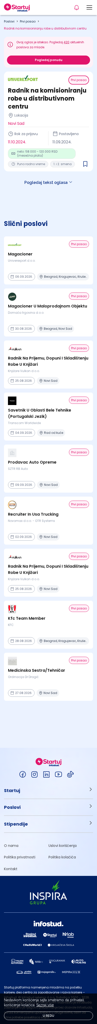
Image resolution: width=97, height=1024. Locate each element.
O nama (11, 845)
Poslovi (9, 21)
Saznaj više (45, 1005)
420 (66, 42)
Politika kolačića (62, 857)
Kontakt (10, 868)
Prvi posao (28, 21)
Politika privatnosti (19, 857)
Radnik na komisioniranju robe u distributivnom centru (45, 28)
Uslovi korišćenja (62, 845)
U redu (48, 1015)
